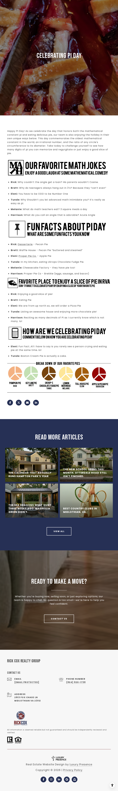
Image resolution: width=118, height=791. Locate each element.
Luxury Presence (81, 764)
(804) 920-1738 (76, 682)
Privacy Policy (72, 770)
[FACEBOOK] (43, 779)
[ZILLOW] (74, 779)
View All (59, 531)
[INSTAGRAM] (51, 779)
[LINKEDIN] (59, 779)
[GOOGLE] (67, 779)
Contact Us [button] (59, 618)
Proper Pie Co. (28, 256)
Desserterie (25, 244)
